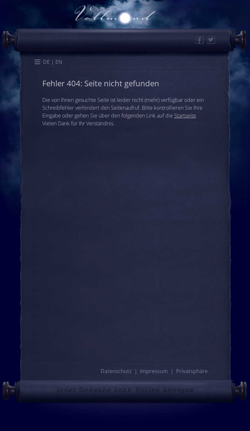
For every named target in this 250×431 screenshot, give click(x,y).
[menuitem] (46, 62)
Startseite (185, 115)
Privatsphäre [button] (192, 371)
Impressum (154, 371)
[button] (37, 62)
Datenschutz (116, 371)
